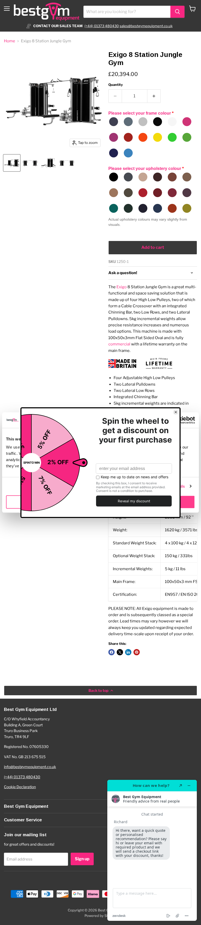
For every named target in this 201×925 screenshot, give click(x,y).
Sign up (82, 858)
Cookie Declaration (20, 787)
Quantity (115, 85)
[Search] (177, 12)
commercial (119, 344)
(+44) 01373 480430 (102, 26)
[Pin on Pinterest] (136, 652)
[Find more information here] (152, 850)
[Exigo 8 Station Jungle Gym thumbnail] (11, 163)
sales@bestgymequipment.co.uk (146, 26)
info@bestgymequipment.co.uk (30, 766)
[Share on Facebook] (111, 652)
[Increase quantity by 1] (154, 96)
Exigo (121, 287)
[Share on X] (120, 652)
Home (9, 41)
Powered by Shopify (101, 916)
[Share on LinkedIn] (128, 652)
